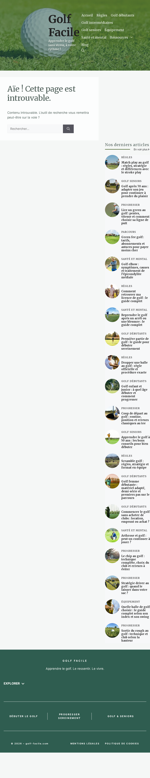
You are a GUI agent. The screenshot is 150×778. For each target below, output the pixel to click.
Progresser (130, 205)
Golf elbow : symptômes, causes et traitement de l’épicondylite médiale (135, 270)
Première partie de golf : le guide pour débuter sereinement (135, 343)
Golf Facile (64, 25)
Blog (85, 45)
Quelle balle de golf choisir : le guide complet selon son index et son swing (135, 612)
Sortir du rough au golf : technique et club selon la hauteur (135, 635)
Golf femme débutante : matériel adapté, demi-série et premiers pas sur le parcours (135, 490)
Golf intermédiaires (97, 23)
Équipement (114, 30)
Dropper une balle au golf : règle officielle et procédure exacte (134, 367)
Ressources (119, 37)
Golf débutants (122, 15)
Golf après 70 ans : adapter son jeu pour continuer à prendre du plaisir (134, 191)
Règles (102, 15)
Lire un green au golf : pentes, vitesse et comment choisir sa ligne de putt (135, 216)
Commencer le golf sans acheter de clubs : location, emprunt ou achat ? (135, 516)
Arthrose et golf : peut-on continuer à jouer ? (135, 539)
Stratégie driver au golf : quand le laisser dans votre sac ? (135, 588)
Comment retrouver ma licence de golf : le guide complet (134, 296)
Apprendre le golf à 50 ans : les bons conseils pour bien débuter (135, 442)
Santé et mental (93, 37)
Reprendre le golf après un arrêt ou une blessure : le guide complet (134, 320)
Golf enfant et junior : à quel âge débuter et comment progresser (134, 393)
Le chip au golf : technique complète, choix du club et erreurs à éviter (135, 562)
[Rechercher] (68, 129)
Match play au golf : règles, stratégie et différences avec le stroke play (135, 167)
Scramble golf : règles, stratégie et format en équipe (135, 464)
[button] (83, 50)
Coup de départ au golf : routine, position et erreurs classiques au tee (135, 418)
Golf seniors (91, 30)
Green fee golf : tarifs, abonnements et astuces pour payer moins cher (135, 243)
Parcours (128, 232)
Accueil (87, 15)
